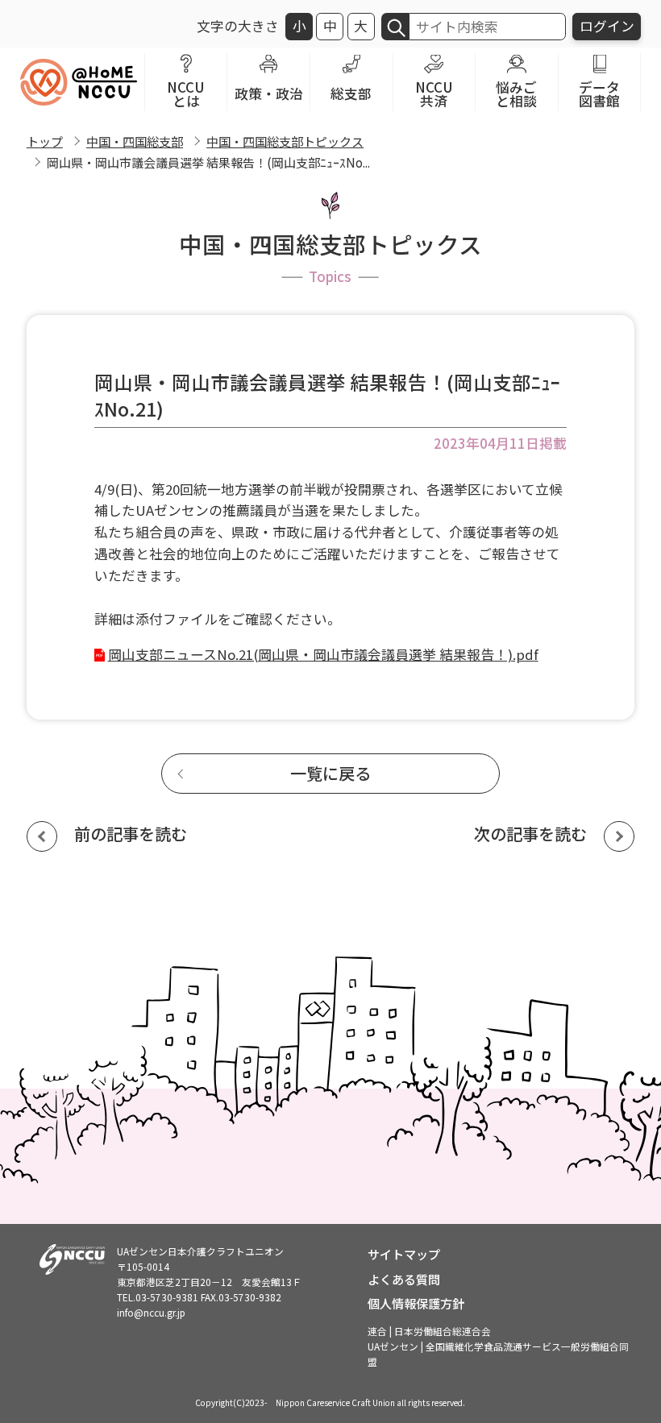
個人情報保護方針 (416, 1303)
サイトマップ (404, 1254)
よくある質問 (404, 1279)
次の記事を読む (530, 833)
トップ (45, 141)
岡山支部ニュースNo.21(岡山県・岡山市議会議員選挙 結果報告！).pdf (323, 654)
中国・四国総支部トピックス (285, 141)
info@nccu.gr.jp (151, 1312)
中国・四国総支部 (134, 141)
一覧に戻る (330, 773)
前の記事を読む (130, 833)
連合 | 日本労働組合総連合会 (429, 1331)
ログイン (607, 25)
